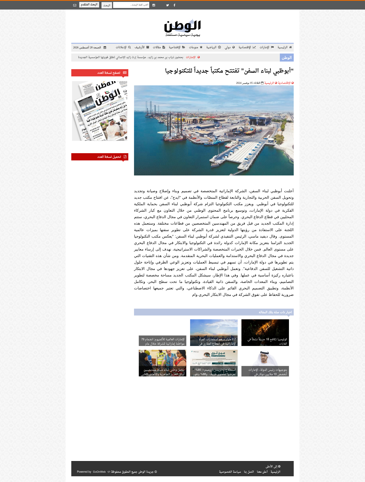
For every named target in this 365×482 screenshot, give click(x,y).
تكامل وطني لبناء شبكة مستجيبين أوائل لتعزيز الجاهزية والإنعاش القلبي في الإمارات (162, 374)
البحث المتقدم (89, 4)
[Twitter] (167, 5)
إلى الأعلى (272, 466)
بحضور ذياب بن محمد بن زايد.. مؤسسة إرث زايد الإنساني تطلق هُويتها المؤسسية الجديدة (151, 57)
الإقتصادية (245, 47)
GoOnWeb (99, 472)
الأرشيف (140, 47)
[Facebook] (174, 5)
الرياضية (211, 47)
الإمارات (265, 47)
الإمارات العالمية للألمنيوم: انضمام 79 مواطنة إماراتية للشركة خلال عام (162, 342)
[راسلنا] (74, 5)
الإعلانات (121, 47)
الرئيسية (283, 47)
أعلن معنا (262, 472)
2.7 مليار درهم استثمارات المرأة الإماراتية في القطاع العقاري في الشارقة (217, 344)
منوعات (194, 47)
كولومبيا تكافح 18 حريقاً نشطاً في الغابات (267, 342)
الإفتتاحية (175, 47)
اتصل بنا (249, 472)
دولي (228, 47)
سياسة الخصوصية (230, 472)
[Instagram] (153, 5)
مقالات (157, 47)
